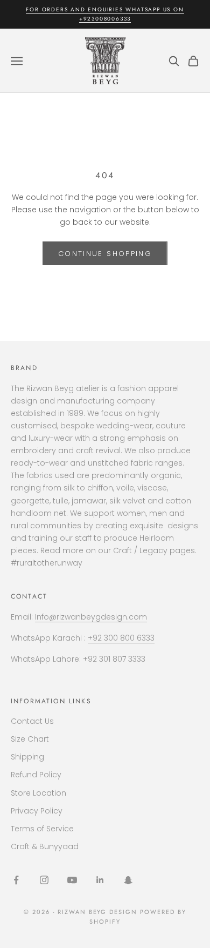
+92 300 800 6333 (121, 638)
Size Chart (30, 739)
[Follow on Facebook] (16, 880)
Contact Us (32, 721)
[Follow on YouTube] (72, 880)
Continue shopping (105, 253)
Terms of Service (42, 828)
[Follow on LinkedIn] (100, 880)
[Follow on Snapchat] (128, 880)
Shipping (27, 756)
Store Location (38, 793)
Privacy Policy (36, 810)
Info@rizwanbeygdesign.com (91, 616)
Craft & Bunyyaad (45, 846)
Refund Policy (36, 774)
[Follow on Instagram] (44, 880)
